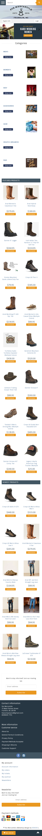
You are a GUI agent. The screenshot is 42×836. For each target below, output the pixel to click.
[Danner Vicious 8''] (31, 377)
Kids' (5, 88)
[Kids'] (31, 90)
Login (37, 21)
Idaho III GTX (10, 507)
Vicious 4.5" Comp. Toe (10, 462)
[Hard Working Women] (21, 31)
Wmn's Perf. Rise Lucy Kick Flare (31, 618)
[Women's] (31, 72)
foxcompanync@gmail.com (12, 713)
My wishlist (6, 777)
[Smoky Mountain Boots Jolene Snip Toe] (10, 266)
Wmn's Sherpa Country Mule (10, 581)
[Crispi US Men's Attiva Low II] (10, 531)
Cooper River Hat (10, 389)
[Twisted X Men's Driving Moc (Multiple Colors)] (10, 413)
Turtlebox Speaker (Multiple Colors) (10, 353)
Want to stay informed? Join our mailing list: (10, 794)
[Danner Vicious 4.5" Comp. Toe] (10, 450)
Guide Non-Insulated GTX (31, 426)
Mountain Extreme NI (31, 352)
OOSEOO (35, 828)
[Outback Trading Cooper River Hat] (10, 377)
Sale (5, 160)
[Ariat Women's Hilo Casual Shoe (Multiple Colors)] (31, 303)
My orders (6, 770)
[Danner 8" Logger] (10, 229)
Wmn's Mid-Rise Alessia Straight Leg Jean (10, 654)
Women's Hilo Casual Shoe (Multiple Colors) (32, 316)
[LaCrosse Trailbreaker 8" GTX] (31, 641)
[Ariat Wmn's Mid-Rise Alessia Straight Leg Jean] (10, 641)
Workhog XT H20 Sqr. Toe (10, 315)
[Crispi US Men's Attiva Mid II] (31, 495)
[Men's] (31, 54)
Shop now (8, 57)
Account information (10, 767)
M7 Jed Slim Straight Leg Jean (31, 581)
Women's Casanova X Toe (10, 205)
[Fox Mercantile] (21, 12)
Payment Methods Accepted (12, 742)
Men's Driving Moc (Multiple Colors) (10, 427)
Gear (5, 124)
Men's (5, 52)
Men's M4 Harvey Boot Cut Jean (10, 618)
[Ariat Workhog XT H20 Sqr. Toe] (10, 303)
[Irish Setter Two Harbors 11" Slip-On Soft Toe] (31, 229)
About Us (5, 731)
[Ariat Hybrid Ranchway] (31, 192)
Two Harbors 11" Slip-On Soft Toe (31, 243)
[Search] (39, 2)
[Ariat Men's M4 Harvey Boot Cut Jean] (10, 605)
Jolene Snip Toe (10, 278)
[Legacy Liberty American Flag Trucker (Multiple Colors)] (31, 450)
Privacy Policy (7, 738)
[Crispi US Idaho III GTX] (10, 495)
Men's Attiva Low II (10, 544)
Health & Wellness (11, 142)
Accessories (8, 106)
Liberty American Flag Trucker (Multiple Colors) (31, 464)
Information (10, 214)
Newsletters (6, 780)
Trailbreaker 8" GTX (31, 654)
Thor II (31, 277)
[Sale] (31, 163)
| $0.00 (9, 833)
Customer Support (9, 748)
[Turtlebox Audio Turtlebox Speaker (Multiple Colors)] (10, 340)
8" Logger (10, 241)
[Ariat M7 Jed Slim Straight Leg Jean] (31, 568)
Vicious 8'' (31, 388)
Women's (7, 70)
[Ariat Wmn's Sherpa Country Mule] (10, 568)
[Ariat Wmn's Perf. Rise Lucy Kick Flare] (31, 605)
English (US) (6, 21)
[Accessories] (31, 108)
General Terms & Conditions (12, 735)
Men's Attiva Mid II (31, 508)
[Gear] (31, 126)
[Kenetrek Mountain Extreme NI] (31, 340)
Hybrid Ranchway (31, 205)
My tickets (6, 773)
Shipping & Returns (9, 745)
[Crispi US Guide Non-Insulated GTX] (31, 413)
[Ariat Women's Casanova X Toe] (10, 192)
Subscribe (21, 693)
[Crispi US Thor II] (31, 266)
